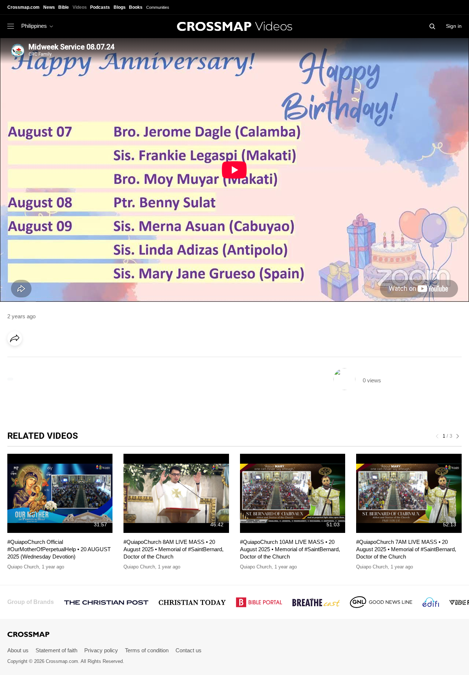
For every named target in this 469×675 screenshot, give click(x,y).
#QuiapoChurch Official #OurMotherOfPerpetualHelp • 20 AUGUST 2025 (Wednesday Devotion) (59, 549)
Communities (157, 7)
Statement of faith (56, 650)
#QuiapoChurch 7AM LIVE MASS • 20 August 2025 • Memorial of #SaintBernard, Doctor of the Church (406, 549)
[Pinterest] (47, 359)
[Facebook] (17, 359)
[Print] (77, 359)
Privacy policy (101, 650)
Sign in (454, 26)
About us (18, 650)
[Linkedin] (32, 359)
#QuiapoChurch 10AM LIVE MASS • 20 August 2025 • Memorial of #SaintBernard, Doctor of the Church (290, 549)
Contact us (189, 650)
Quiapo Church (23, 567)
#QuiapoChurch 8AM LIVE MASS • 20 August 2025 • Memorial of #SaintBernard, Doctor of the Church (173, 549)
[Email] (62, 359)
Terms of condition (147, 650)
